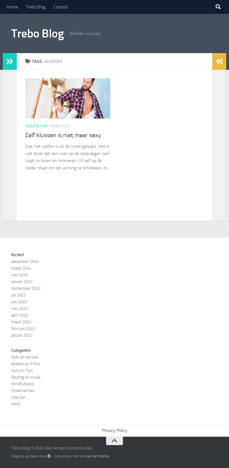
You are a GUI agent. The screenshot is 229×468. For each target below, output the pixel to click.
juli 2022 (18, 295)
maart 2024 (21, 268)
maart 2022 (21, 321)
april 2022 (19, 315)
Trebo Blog (36, 6)
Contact (60, 6)
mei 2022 (19, 308)
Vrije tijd (18, 397)
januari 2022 (21, 335)
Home (12, 6)
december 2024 (25, 261)
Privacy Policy (114, 430)
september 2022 (25, 288)
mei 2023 (19, 274)
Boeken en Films (25, 363)
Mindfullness (22, 383)
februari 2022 (23, 328)
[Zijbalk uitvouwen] (10, 61)
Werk (15, 404)
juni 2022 (19, 301)
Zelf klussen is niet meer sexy (63, 135)
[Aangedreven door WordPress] (49, 456)
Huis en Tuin (36, 126)
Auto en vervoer (25, 357)
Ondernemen (23, 390)
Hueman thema (97, 456)
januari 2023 (21, 281)
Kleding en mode (25, 377)
